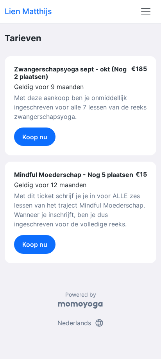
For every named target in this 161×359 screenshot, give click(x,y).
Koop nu (34, 137)
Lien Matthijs (28, 11)
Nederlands (80, 323)
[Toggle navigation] (145, 11)
